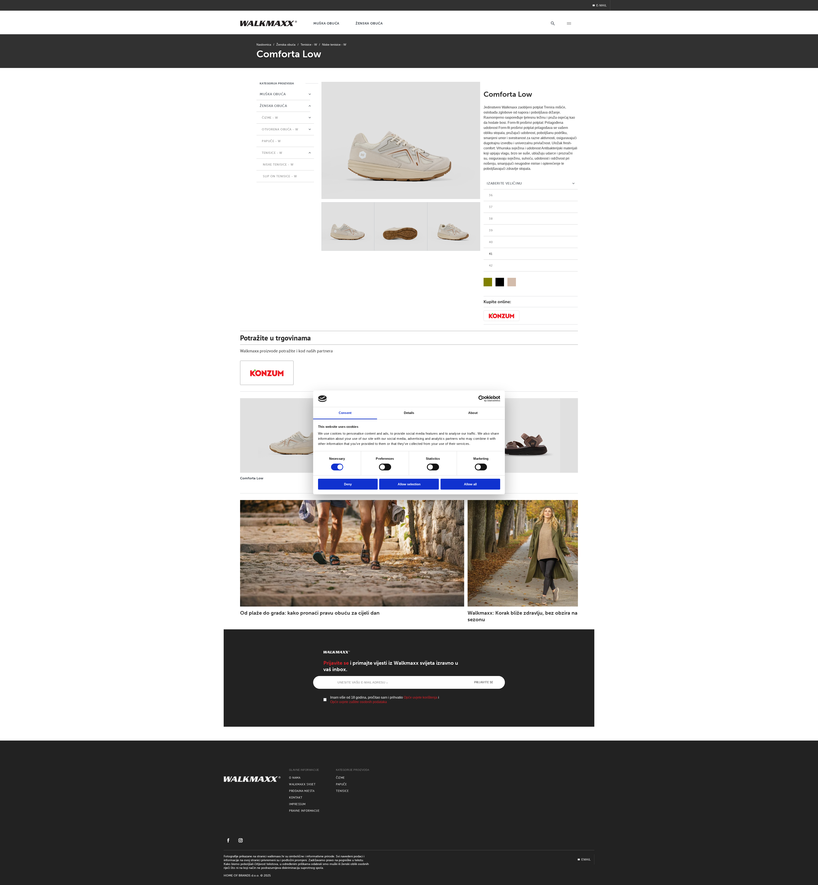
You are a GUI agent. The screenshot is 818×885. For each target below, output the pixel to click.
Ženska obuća (285, 44)
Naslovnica (263, 44)
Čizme (340, 778)
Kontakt (295, 797)
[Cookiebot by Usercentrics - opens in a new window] (481, 398)
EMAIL (586, 859)
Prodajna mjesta (301, 791)
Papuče (341, 784)
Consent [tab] (345, 413)
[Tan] (511, 282)
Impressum (297, 804)
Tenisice (342, 791)
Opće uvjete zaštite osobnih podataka (358, 702)
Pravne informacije (304, 811)
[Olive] (488, 282)
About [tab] (473, 413)
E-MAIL (601, 5)
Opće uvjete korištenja (420, 697)
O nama (294, 778)
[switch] (385, 467)
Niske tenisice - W (334, 44)
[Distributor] (501, 315)
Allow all (470, 484)
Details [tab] (409, 413)
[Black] (499, 282)
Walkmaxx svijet (302, 784)
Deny (348, 484)
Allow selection (409, 484)
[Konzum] (267, 373)
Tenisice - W (309, 44)
